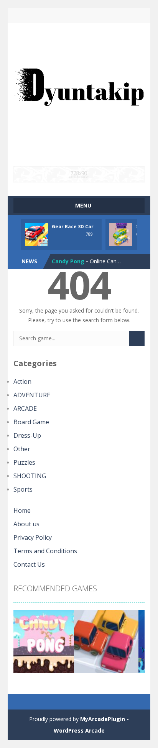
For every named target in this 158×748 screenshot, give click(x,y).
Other (21, 449)
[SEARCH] (137, 338)
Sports (23, 489)
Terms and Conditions (45, 551)
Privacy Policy (32, 537)
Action (22, 381)
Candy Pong (68, 261)
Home (22, 510)
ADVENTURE (31, 395)
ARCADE (25, 408)
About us (26, 524)
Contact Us (29, 564)
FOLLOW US (109, 15)
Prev (23, 644)
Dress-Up (27, 435)
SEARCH (79, 15)
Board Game (31, 422)
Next (134, 644)
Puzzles (24, 462)
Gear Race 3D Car (73, 226)
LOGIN (48, 15)
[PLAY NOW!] (36, 234)
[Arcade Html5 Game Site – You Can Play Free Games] (79, 94)
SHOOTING (29, 476)
